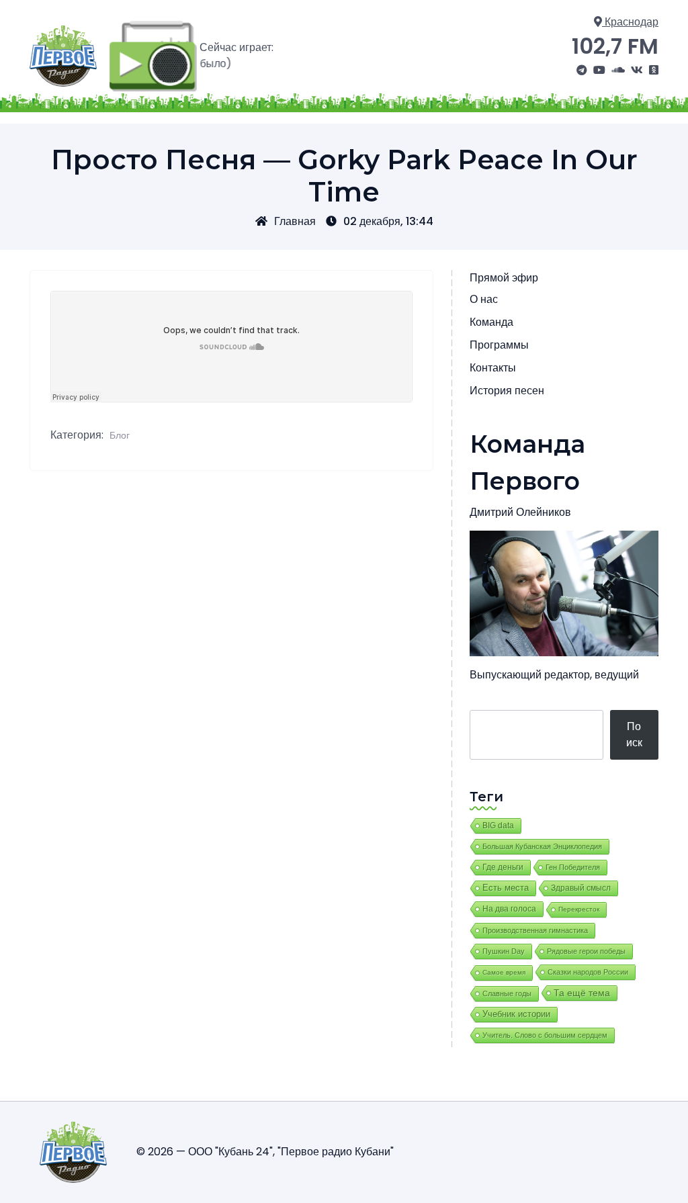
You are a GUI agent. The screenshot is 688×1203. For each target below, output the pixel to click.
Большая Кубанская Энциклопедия (542, 846)
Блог (120, 435)
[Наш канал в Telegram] (581, 70)
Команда (491, 322)
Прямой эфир (504, 277)
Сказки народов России (588, 972)
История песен (507, 390)
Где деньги (502, 867)
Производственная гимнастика (535, 930)
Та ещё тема (582, 992)
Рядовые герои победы (586, 951)
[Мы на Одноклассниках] (653, 70)
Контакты (493, 367)
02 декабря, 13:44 (388, 221)
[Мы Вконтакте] (637, 70)
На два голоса (509, 908)
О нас (484, 299)
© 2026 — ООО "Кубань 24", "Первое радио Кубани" (265, 1151)
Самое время (503, 972)
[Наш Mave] (618, 70)
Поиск (634, 734)
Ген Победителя (573, 867)
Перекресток (578, 909)
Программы (499, 345)
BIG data (498, 825)
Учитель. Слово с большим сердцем (544, 1035)
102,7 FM (615, 46)
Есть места (505, 888)
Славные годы (506, 993)
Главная (295, 221)
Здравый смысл (581, 888)
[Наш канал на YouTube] (599, 70)
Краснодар (630, 22)
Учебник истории (516, 1014)
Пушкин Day (503, 951)
